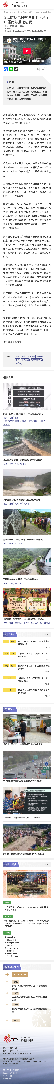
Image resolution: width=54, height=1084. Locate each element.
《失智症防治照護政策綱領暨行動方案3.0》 (21, 421)
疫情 (17, 360)
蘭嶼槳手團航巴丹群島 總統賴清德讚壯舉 (34, 667)
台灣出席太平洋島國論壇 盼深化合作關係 (21, 817)
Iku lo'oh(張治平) (39, 31)
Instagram (7, 1078)
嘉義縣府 (18, 623)
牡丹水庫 (18, 503)
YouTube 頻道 (8, 1076)
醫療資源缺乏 (36, 360)
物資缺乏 (40, 356)
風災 (11, 464)
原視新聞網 (20, 6)
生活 (11, 417)
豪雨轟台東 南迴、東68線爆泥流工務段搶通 (22, 460)
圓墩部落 (31, 356)
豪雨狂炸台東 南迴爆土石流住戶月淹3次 (21, 579)
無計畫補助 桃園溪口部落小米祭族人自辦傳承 (23, 539)
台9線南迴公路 (20, 464)
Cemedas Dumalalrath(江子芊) (18, 31)
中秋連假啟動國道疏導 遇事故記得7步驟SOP (23, 780)
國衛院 (42, 421)
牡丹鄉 (26, 503)
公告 (5, 417)
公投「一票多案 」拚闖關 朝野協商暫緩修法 (22, 744)
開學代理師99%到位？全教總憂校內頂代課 (34, 691)
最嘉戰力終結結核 (31, 623)
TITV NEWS (19, 3)
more (16, 1021)
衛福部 (6, 424)
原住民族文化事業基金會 (12, 1070)
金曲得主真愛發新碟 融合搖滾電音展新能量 (34, 655)
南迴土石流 (19, 583)
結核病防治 (44, 623)
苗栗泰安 (25, 360)
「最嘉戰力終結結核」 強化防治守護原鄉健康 (23, 619)
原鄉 (17, 356)
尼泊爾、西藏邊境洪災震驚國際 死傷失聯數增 (23, 854)
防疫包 (18, 363)
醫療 (23, 356)
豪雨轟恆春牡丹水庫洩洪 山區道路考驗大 (21, 500)
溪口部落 (18, 543)
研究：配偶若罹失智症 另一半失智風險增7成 (23, 414)
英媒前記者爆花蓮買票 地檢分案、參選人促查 (34, 679)
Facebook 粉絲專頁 (10, 1073)
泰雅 (11, 543)
